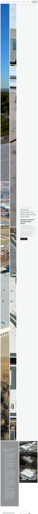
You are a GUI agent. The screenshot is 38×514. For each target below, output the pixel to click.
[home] (3, 1)
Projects (13, 1)
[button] (8, 1)
